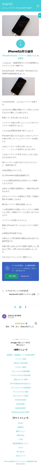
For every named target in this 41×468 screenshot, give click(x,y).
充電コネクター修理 (20, 379)
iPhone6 (6, 55)
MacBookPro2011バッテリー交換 (22, 294)
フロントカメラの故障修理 (20, 371)
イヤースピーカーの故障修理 (21, 388)
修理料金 (20, 427)
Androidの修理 (20, 400)
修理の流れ (20, 435)
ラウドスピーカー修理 (20, 392)
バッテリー (22, 55)
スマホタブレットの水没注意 (17, 291)
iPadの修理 (20, 404)
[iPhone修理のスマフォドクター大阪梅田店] (7, 4)
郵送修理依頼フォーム (20, 443)
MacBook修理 (20, 408)
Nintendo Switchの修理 (20, 412)
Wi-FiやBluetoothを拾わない (20, 383)
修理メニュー (20, 431)
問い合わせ (20, 452)
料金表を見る (25, 276)
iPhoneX (13, 55)
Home (20, 423)
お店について (20, 456)
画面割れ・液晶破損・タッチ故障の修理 (20, 355)
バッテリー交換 (20, 359)
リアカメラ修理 (20, 367)
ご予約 (20, 439)
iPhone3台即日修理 (20, 51)
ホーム (4, 8)
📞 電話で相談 (11, 276)
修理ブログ (31, 55)
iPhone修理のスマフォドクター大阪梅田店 (19, 461)
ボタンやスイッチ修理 (20, 396)
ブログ (11, 8)
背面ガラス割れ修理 (20, 363)
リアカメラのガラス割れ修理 (21, 375)
